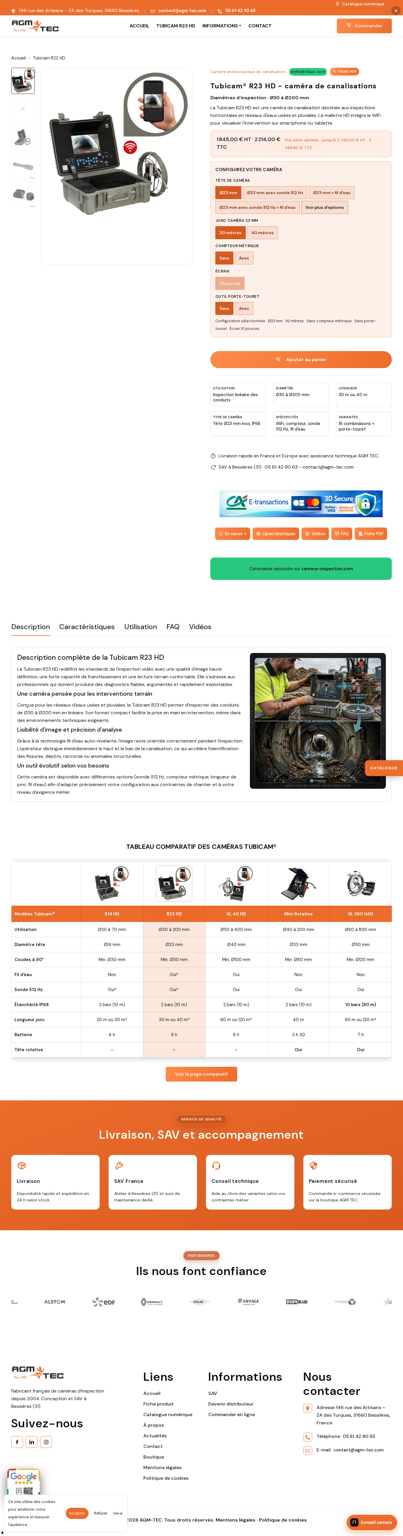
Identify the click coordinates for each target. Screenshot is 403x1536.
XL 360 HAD (360, 914)
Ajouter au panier (306, 359)
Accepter (77, 1513)
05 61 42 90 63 (240, 10)
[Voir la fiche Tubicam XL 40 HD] (236, 883)
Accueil (139, 26)
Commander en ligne (231, 1414)
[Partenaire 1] (334, 1301)
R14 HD (112, 914)
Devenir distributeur (230, 1404)
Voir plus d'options (324, 207)
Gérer (118, 1513)
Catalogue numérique (362, 3)
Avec (244, 258)
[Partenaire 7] (237, 1301)
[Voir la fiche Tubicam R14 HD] (112, 883)
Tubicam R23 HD (175, 26)
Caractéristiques (279, 533)
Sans (224, 258)
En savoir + (236, 533)
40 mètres (262, 232)
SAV (212, 1393)
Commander (367, 26)
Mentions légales (162, 1467)
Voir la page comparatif (201, 1074)
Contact (260, 26)
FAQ (345, 533)
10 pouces (229, 283)
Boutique (153, 1457)
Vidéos (318, 533)
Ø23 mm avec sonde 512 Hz (275, 192)
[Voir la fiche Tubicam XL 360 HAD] (360, 883)
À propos (153, 1425)
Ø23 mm (228, 192)
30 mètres (230, 232)
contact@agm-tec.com (182, 10)
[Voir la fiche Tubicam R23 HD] (174, 883)
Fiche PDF (347, 72)
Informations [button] (220, 26)
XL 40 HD (236, 914)
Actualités (155, 1436)
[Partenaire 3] (44, 1301)
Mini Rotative (298, 914)
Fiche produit (158, 1404)
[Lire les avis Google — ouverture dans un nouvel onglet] (23, 1485)
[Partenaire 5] (140, 1301)
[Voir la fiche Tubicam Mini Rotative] (299, 883)
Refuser (100, 1513)
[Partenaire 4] (92, 1301)
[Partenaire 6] (189, 1301)
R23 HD (174, 914)
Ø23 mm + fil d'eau (331, 192)
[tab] (30, 629)
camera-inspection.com (327, 568)
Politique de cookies (166, 1478)
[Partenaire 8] (286, 1301)
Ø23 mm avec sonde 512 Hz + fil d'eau (257, 207)
